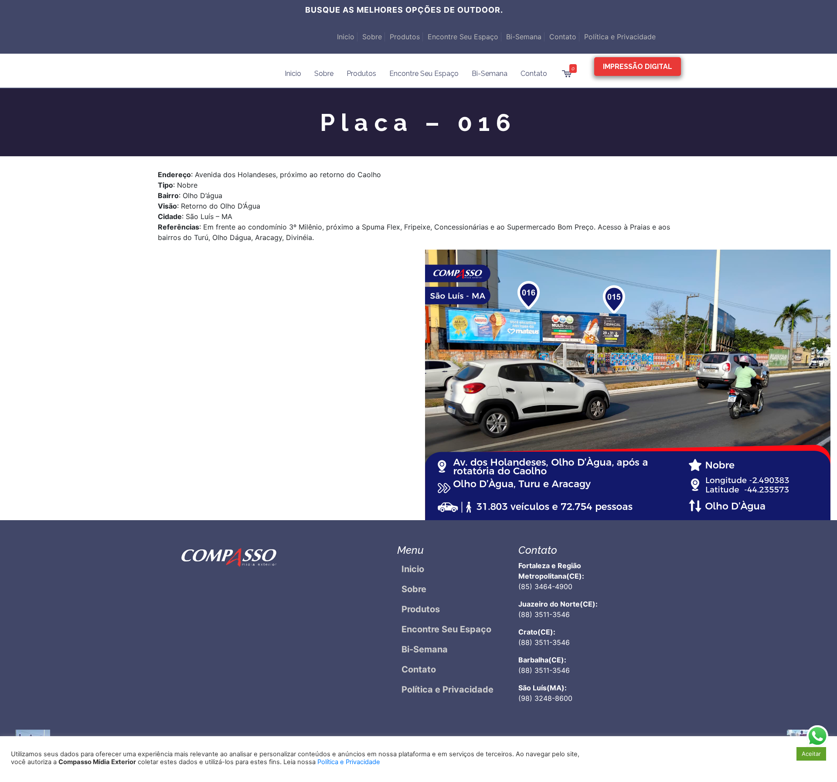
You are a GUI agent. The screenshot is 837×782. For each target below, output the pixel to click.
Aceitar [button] (811, 753)
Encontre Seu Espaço (463, 36)
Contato (562, 36)
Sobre (372, 36)
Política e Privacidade (620, 36)
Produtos (405, 36)
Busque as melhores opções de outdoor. (404, 9)
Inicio (345, 36)
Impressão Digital (637, 66)
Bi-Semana (523, 36)
